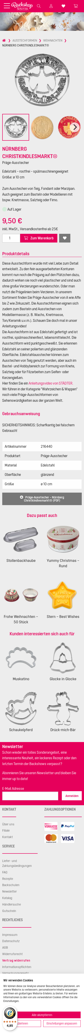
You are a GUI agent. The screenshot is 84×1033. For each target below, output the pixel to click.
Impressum (9, 935)
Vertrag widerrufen (16, 960)
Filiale (6, 830)
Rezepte (7, 878)
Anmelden (71, 796)
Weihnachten (52, 40)
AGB (5, 947)
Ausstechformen (25, 40)
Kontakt (7, 837)
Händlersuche (11, 904)
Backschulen (10, 885)
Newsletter (9, 891)
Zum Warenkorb (42, 238)
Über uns (8, 824)
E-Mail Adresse (13, 788)
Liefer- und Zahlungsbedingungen (17, 863)
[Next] (75, 127)
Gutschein (9, 911)
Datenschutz (11, 941)
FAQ (4, 872)
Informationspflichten (16, 967)
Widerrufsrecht (12, 954)
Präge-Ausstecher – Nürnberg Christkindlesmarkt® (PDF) (44, 499)
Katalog (7, 898)
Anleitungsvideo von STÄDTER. (51, 383)
